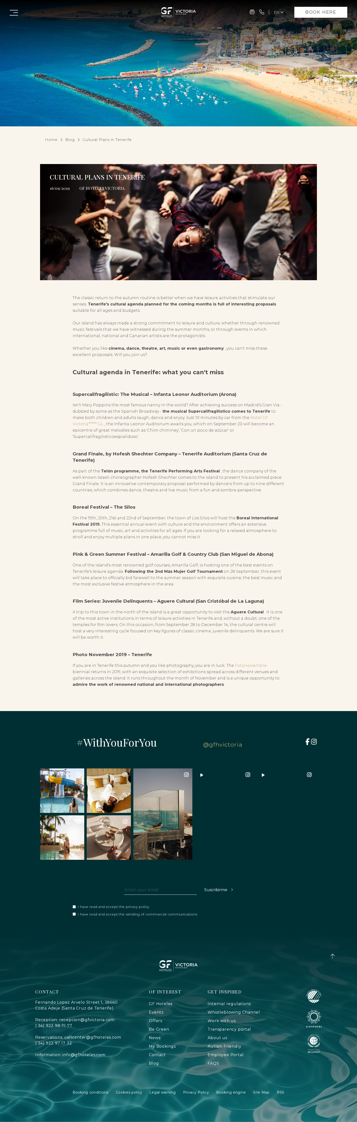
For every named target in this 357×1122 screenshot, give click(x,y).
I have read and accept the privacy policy (113, 907)
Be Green (159, 1029)
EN (279, 24)
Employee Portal (226, 1054)
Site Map (261, 1092)
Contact (157, 1054)
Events (156, 1012)
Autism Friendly (224, 1046)
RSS (280, 1092)
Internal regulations (229, 1003)
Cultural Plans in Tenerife (107, 139)
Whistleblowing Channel (234, 1012)
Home (51, 139)
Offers (155, 1020)
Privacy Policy (196, 1092)
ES (278, 19)
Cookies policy (129, 1092)
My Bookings (162, 1046)
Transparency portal (229, 1029)
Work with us (222, 1020)
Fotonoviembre (251, 665)
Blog (70, 139)
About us (217, 1037)
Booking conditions (91, 1092)
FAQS (213, 1063)
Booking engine (231, 1092)
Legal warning (162, 1092)
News (154, 1037)
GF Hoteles (160, 1003)
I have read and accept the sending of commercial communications (137, 914)
